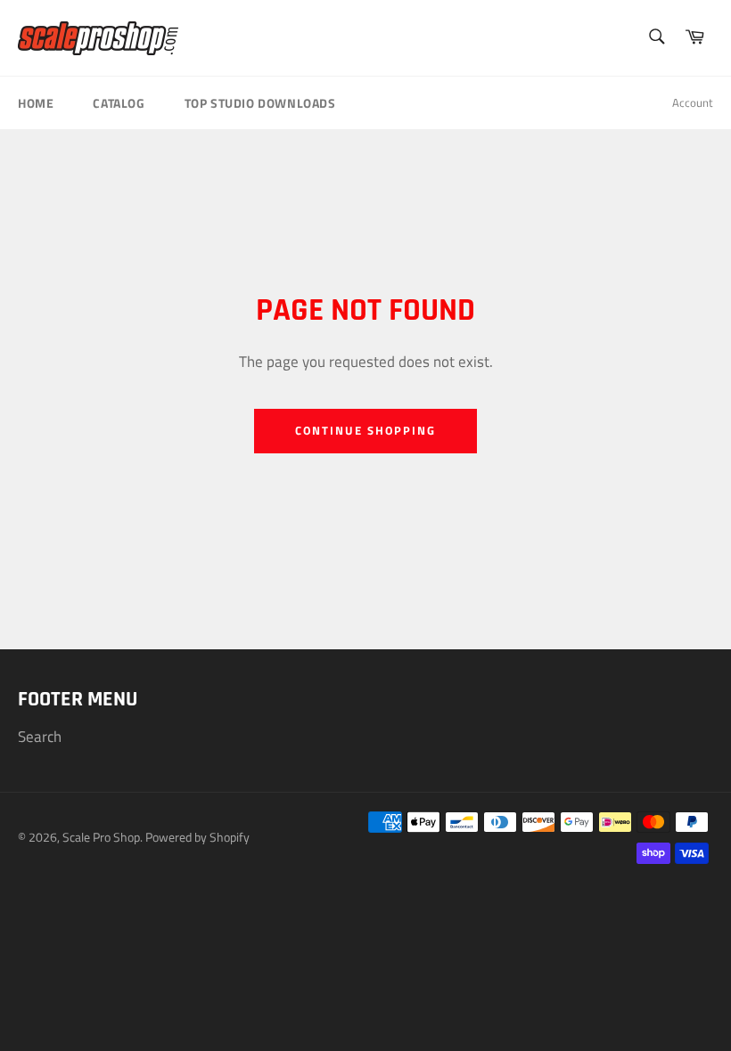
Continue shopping (365, 430)
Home (35, 103)
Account (692, 102)
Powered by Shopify (197, 837)
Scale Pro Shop (101, 837)
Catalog (118, 103)
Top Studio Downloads (260, 103)
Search (40, 736)
